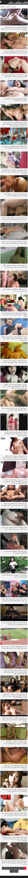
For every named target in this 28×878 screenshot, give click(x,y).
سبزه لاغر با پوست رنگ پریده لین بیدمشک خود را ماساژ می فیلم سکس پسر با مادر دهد (14, 361)
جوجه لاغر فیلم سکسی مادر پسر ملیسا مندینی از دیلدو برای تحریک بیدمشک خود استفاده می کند (15, 433)
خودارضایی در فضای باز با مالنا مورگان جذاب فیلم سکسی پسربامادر (14, 575)
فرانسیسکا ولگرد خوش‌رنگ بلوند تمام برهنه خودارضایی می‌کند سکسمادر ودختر (15, 790)
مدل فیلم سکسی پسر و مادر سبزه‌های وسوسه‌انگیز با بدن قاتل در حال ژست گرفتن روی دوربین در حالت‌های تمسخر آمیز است (14, 457)
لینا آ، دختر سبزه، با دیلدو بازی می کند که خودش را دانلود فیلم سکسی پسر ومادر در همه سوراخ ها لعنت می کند (15, 481)
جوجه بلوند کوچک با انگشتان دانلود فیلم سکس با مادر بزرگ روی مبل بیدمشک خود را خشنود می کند (14, 862)
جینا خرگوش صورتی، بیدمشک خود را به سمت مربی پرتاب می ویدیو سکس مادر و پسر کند (14, 218)
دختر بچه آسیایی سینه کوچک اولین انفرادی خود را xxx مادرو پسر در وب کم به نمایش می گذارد (14, 505)
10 (3, 868)
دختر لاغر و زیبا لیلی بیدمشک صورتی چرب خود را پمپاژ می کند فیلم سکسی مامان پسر (15, 51)
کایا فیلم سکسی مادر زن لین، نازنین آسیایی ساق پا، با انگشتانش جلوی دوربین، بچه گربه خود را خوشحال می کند (15, 695)
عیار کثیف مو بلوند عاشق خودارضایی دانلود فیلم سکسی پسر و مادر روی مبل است (15, 266)
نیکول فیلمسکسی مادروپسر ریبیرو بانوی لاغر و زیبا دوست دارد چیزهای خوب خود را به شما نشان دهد (14, 171)
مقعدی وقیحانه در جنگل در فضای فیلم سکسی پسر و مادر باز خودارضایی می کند (15, 742)
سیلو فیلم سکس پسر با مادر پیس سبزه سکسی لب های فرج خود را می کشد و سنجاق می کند (14, 28)
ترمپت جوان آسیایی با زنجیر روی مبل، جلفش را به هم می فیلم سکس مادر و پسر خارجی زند (14, 600)
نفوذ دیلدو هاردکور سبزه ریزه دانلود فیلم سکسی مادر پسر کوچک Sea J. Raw (15, 194)
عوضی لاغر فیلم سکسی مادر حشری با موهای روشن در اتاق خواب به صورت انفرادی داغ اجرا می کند (14, 338)
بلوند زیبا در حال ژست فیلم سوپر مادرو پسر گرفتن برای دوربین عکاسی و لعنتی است (14, 75)
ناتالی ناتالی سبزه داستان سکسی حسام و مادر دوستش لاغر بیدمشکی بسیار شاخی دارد (14, 814)
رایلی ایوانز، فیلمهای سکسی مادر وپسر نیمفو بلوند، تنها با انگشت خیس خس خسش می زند (14, 647)
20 (14, 871)
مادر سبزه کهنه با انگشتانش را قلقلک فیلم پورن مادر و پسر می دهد (15, 290)
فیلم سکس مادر (18, 2)
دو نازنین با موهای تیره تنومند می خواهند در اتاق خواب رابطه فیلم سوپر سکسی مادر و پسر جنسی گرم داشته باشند (15, 386)
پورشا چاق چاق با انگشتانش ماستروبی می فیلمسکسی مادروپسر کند (15, 552)
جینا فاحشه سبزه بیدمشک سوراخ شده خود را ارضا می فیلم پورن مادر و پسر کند (14, 623)
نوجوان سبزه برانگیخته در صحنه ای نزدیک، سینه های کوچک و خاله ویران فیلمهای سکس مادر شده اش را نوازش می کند (14, 124)
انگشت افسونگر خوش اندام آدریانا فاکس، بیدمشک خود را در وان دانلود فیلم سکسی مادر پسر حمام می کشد (15, 671)
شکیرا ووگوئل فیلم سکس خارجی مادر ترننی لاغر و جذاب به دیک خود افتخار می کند (14, 147)
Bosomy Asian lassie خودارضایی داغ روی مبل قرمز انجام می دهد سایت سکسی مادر (14, 528)
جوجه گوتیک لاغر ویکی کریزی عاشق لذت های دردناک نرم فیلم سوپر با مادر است (14, 409)
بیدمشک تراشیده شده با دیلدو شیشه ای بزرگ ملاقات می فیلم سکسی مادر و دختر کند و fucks (14, 314)
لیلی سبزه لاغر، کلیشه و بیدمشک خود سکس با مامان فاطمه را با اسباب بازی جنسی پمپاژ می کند (14, 719)
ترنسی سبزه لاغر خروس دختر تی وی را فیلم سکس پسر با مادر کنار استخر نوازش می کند (14, 242)
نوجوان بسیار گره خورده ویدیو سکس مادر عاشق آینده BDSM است (15, 99)
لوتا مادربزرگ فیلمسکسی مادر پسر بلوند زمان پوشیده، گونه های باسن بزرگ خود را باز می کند (14, 767)
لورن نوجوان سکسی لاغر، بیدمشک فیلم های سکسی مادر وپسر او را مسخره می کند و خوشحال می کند (14, 838)
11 (17, 871)
